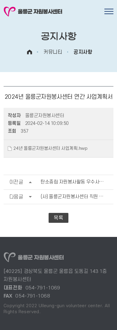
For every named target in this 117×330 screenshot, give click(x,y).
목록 (58, 218)
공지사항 (83, 52)
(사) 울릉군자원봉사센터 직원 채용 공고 (61, 197)
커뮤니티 (53, 52)
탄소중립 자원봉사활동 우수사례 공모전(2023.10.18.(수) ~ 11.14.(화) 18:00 (61, 182)
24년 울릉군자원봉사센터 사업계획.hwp (51, 148)
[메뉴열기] (108, 11)
